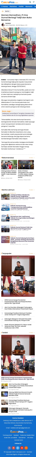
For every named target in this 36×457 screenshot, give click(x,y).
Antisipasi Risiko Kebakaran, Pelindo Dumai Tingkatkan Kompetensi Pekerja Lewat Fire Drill (22, 196)
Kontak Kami (18, 440)
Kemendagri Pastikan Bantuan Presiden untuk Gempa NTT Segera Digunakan (18, 314)
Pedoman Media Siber (27, 435)
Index (31, 157)
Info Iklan (30, 438)
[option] (9, 170)
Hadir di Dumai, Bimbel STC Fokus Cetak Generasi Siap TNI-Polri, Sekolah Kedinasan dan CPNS (18, 326)
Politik (21, 6)
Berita (7, 11)
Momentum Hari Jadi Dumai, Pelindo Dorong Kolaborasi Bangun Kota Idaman (22, 218)
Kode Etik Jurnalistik (10, 438)
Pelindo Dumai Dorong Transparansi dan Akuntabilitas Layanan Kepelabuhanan (21, 207)
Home (5, 6)
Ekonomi (29, 6)
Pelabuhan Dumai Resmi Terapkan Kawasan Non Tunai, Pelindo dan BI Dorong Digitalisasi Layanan (18, 114)
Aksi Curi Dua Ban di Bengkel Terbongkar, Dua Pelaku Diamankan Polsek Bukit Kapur (19, 308)
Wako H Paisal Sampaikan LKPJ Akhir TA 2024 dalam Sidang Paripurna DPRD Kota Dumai (25, 174)
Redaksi (8, 23)
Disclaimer (22, 438)
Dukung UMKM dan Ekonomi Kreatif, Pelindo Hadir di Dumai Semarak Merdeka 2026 (20, 393)
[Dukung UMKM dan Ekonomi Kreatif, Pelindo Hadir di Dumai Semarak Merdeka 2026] (4, 394)
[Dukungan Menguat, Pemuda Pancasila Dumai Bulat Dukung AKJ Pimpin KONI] (4, 410)
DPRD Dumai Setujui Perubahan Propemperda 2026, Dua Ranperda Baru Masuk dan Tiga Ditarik (18, 301)
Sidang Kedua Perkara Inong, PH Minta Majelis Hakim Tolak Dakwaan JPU (8, 173)
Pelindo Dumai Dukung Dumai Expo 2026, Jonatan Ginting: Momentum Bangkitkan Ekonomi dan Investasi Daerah (22, 240)
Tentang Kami (7, 435)
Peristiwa (13, 6)
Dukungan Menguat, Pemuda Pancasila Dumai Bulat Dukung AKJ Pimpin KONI (18, 319)
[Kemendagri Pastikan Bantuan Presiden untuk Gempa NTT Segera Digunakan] (4, 402)
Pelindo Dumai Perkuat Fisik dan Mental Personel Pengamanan (21, 228)
